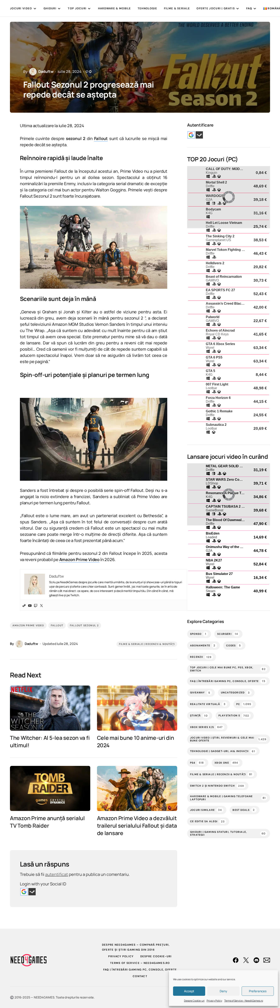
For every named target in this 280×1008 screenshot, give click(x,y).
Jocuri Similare (206, 810)
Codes (233, 645)
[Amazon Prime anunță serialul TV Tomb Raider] (50, 788)
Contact (140, 976)
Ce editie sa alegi (207, 821)
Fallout (57, 625)
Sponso (198, 634)
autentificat (56, 874)
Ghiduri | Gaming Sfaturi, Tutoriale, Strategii (228, 833)
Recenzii (200, 657)
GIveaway (200, 692)
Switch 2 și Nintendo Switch (217, 786)
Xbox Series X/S (206, 727)
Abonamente (202, 645)
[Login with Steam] (32, 891)
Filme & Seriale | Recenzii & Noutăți (147, 644)
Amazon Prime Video (28, 625)
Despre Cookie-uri (194, 1000)
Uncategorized (235, 692)
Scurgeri (227, 634)
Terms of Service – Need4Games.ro (243, 1000)
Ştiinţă (199, 715)
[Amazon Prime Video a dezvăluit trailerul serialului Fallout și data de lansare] (137, 788)
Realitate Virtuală (207, 704)
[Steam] (24, 605)
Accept (189, 991)
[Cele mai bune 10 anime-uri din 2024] (137, 708)
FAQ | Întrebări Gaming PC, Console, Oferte (227, 681)
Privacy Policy (214, 1000)
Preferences (258, 991)
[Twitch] (36, 605)
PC (243, 704)
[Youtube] (30, 605)
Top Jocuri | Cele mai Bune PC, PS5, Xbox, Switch (228, 669)
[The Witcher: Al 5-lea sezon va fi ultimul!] (50, 708)
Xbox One (226, 762)
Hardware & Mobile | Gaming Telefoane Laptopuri (228, 798)
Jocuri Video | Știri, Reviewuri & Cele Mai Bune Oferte (228, 739)
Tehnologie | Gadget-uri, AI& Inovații (222, 751)
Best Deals (244, 810)
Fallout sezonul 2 (84, 625)
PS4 (197, 762)
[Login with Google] (24, 891)
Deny (223, 991)
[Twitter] (41, 605)
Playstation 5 (233, 715)
